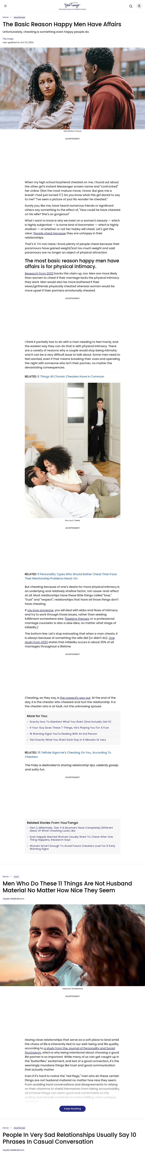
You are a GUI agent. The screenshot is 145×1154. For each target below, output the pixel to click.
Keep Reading (72, 1108)
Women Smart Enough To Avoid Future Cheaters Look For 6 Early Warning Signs (72, 847)
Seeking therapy (77, 619)
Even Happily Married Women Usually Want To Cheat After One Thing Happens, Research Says (71, 838)
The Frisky (8, 38)
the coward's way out (75, 698)
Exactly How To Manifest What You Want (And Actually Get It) (70, 721)
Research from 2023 (39, 273)
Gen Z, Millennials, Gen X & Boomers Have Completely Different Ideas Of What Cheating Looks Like (71, 829)
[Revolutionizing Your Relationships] (72, 5)
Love (16, 876)
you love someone (40, 610)
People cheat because (49, 233)
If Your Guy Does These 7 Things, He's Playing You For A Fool (69, 727)
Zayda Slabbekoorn (13, 898)
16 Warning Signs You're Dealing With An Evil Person (63, 733)
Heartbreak (19, 17)
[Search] (130, 6)
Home (6, 17)
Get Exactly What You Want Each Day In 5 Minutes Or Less (68, 739)
